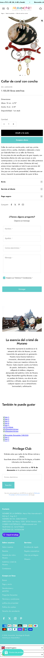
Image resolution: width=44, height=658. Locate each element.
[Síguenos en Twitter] (9, 618)
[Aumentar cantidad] (13, 124)
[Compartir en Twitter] (15, 205)
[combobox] (22, 648)
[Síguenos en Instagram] (15, 618)
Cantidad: (4, 119)
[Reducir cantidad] (4, 124)
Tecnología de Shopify (23, 635)
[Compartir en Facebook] (11, 205)
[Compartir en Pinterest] (19, 205)
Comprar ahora (22, 140)
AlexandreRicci (15, 638)
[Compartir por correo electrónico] (23, 205)
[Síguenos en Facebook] (3, 618)
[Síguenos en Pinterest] (21, 618)
